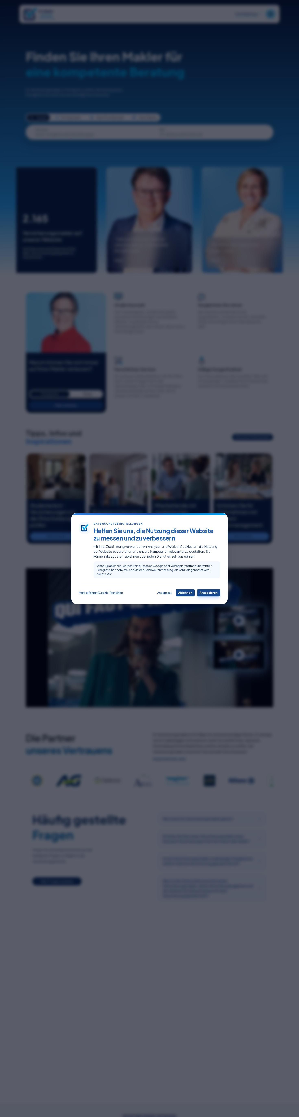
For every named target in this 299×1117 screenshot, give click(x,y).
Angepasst (164, 592)
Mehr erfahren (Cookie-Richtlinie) (101, 592)
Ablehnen (185, 592)
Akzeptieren (209, 592)
